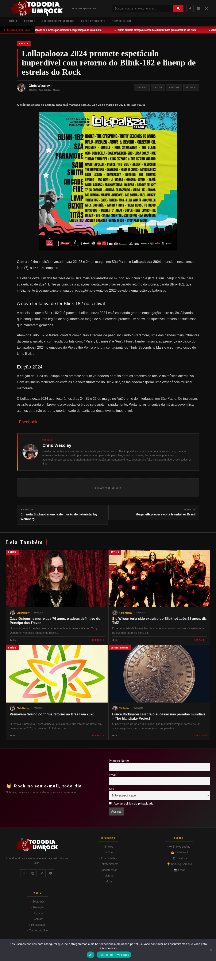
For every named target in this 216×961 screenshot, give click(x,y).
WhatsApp (174, 87)
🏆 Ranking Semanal (180, 864)
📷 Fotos (179, 869)
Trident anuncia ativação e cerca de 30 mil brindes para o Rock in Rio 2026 (152, 30)
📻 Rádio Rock (179, 852)
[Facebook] (190, 8)
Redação (38, 907)
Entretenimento (109, 864)
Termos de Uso (122, 21)
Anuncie (38, 913)
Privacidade (38, 924)
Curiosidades (109, 858)
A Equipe (29, 21)
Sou (111, 788)
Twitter (157, 87)
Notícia (23, 43)
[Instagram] (198, 8)
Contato (38, 918)
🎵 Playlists (179, 858)
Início (13, 21)
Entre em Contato (93, 21)
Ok (91, 954)
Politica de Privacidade (114, 954)
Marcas (108, 875)
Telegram (191, 87)
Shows (109, 846)
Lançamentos (109, 869)
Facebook (142, 87)
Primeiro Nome (119, 760)
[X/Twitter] (206, 8)
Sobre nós (38, 901)
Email (112, 774)
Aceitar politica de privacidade (134, 803)
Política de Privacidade (58, 21)
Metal (109, 881)
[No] (211, 950)
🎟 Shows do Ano (179, 846)
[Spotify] (50, 873)
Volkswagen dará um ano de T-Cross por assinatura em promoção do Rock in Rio (55, 30)
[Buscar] (178, 8)
